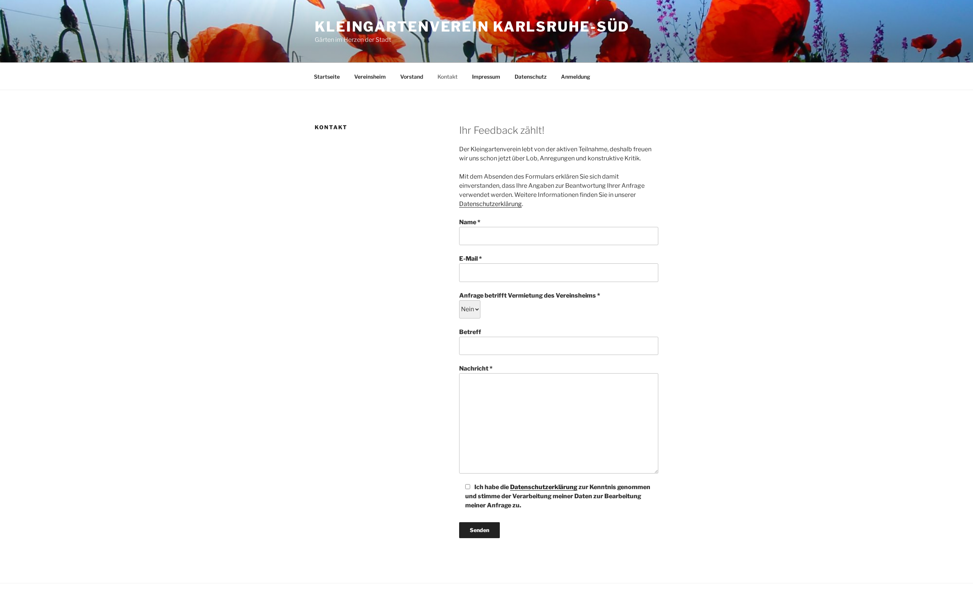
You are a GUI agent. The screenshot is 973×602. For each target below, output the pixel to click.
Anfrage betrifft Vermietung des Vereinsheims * (529, 295)
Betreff (470, 332)
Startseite (327, 76)
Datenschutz (531, 76)
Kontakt (447, 76)
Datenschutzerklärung (490, 204)
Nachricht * (476, 368)
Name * (469, 222)
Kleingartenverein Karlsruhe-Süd (472, 26)
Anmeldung (575, 76)
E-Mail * (470, 258)
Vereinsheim (370, 76)
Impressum (486, 76)
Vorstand (411, 76)
